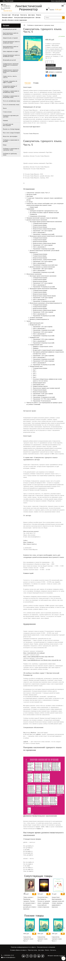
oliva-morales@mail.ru (6, 5)
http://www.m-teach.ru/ (30, 544)
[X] (53, 76)
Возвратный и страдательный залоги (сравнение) (47, 350)
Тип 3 (34, 374)
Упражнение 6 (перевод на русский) (43, 343)
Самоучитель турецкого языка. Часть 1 (28, 939)
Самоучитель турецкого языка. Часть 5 (38, 193)
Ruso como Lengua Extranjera (11, 133)
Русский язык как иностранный (8, 124)
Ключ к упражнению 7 (39, 270)
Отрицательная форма (39, 225)
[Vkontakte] (23, 956)
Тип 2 (34, 372)
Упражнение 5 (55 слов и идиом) (42, 261)
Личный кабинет (7, 18)
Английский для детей (9, 29)
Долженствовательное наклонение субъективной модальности (44, 251)
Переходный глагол (38, 384)
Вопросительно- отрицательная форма (44, 260)
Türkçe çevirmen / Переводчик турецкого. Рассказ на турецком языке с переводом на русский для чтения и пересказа (29, 903)
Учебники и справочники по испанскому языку (11, 96)
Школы (38, 18)
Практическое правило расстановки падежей (46, 388)
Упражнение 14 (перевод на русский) (44, 316)
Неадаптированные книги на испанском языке (11, 42)
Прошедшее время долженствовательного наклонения (46, 236)
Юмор (4, 145)
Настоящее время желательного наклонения (43, 276)
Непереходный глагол (39, 383)
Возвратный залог (35, 325)
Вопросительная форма (40, 227)
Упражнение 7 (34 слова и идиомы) (43, 356)
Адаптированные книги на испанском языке (10, 33)
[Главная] (24, 25)
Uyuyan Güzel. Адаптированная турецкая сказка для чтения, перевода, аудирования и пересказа (58, 902)
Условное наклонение (36, 318)
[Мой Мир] (51, 76)
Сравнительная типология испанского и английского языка (10, 71)
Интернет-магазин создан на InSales (56, 956)
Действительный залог (36, 323)
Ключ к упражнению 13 (39, 314)
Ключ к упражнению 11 (39, 299)
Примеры (35, 348)
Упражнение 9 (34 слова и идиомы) (43, 361)
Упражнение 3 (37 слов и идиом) (42, 245)
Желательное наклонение (34, 274)
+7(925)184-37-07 (6, 8)
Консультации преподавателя (24, 18)
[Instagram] (31, 956)
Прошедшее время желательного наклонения (43, 289)
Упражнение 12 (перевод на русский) (44, 301)
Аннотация (29, 196)
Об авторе (15, 15)
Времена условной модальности (39, 319)
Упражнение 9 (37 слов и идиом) (42, 283)
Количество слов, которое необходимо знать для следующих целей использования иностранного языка (45, 204)
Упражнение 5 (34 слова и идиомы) (43, 339)
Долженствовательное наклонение (36, 220)
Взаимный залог (34, 337)
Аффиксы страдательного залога (43, 346)
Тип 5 (34, 377)
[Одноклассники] (49, 76)
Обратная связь (32, 950)
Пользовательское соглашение (46, 947)
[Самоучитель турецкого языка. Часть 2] (44, 924)
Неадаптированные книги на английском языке (11, 55)
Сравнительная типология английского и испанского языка (10, 65)
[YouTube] (38, 956)
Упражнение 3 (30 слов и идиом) (42, 332)
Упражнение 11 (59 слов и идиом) (43, 298)
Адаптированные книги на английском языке (10, 47)
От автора (29, 202)
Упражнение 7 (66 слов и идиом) (42, 269)
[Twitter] (42, 956)
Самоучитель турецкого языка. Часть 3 (57, 939)
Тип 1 (34, 370)
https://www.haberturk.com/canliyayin (34, 653)
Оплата (38, 15)
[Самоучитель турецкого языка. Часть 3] (58, 924)
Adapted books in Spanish (10, 38)
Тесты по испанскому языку (11, 105)
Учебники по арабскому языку (10, 154)
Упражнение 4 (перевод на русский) (43, 249)
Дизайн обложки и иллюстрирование (14, 20)
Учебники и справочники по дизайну (11, 140)
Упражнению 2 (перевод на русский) (43, 330)
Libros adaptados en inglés (10, 51)
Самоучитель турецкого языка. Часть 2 (43, 939)
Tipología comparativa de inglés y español (10, 81)
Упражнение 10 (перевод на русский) (44, 287)
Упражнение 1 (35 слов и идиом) (42, 231)
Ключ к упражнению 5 (39, 263)
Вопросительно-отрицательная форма (44, 229)
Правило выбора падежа (40, 386)
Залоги (28, 321)
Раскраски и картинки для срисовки (10, 116)
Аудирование (30, 209)
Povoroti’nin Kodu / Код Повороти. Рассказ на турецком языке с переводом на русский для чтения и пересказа (44, 902)
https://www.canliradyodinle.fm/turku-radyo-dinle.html (38, 657)
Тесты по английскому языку (11, 101)
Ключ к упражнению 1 (39, 232)
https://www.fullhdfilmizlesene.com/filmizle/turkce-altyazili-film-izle (42, 660)
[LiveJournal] (55, 76)
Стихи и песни (7, 112)
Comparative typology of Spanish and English (10, 86)
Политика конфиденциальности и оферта (23, 947)
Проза (5, 108)
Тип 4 (34, 375)
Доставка (31, 15)
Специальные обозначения (38, 216)
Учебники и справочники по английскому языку (11, 91)
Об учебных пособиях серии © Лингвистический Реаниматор (44, 213)
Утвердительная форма (40, 223)
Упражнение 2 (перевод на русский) (43, 234)
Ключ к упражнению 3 (39, 247)
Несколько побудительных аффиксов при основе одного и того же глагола (47, 380)
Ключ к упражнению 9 (39, 285)
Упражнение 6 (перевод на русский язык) (45, 265)
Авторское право (31, 194)
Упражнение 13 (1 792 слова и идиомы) (44, 399)
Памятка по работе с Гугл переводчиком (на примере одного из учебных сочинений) (44, 403)
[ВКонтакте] (46, 76)
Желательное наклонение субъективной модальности (46, 303)
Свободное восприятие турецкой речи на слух (44, 211)
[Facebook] (27, 956)
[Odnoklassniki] (35, 956)
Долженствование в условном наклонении (42, 267)
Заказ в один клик (53, 68)
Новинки (5, 121)
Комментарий (34, 207)
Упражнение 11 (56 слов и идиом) (43, 394)
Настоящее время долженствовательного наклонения (46, 222)
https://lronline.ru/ (28, 542)
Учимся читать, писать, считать (10, 77)
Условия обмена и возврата (18, 950)
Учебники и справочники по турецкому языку (40, 25)
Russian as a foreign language (11, 129)
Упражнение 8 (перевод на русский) (43, 272)
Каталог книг (6, 15)
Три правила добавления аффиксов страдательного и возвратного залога (48, 353)
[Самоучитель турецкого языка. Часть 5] (33, 48)
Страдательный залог (36, 345)
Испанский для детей (9, 60)
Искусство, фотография (10, 136)
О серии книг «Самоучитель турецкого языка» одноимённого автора (44, 199)
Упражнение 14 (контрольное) (42, 401)
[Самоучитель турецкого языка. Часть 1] (29, 924)
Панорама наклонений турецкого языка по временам (41, 218)
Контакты (23, 15)
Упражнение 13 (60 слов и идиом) (43, 312)
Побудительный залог (36, 366)
